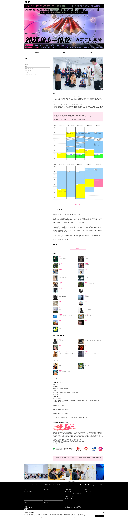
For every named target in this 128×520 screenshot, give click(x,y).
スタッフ (26, 72)
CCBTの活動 (38, 1)
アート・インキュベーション (70, 493)
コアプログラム (68, 491)
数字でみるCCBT (68, 498)
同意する (99, 515)
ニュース (50, 1)
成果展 (91, 52)
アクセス (54, 1)
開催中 (25, 493)
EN (100, 1)
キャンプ (27, 484)
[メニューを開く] (102, 2)
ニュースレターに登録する (98, 484)
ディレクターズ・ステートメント (30, 62)
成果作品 (26, 64)
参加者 (26, 66)
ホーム (24, 484)
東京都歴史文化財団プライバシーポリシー (65, 517)
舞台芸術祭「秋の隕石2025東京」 (90, 432)
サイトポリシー (47, 502)
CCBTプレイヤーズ (69, 496)
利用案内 (25, 502)
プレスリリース (88, 491)
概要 (26, 60)
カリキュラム (64, 52)
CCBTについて (44, 1)
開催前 (25, 495)
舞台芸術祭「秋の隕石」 (74, 104)
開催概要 (37, 52)
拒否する (89, 515)
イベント (25, 489)
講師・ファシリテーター (29, 68)
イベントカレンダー (28, 491)
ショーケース (80, 493)
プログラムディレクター (29, 70)
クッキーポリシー (37, 517)
